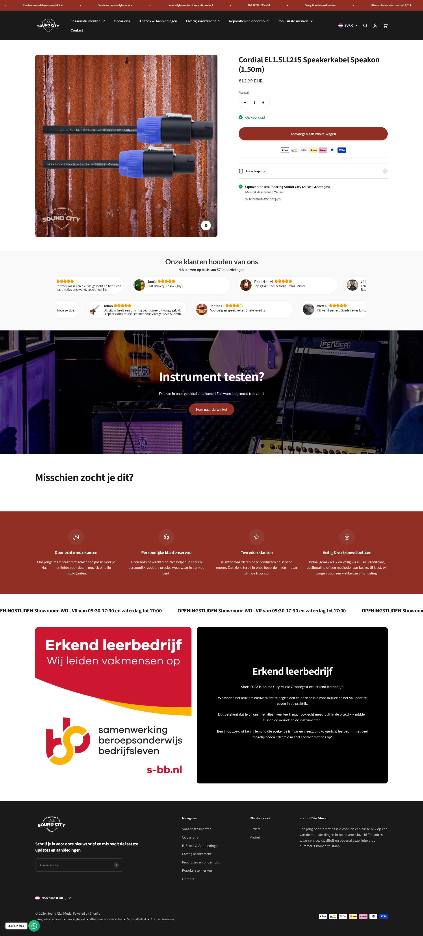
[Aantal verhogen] (263, 102)
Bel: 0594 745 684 (191, 5)
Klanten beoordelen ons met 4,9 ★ (323, 5)
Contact (76, 30)
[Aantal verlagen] (245, 102)
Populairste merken (292, 21)
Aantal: (244, 92)
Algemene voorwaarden (106, 919)
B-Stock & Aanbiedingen (158, 21)
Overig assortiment (201, 21)
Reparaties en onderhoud (249, 21)
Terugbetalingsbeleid (48, 919)
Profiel (255, 837)
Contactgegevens (162, 919)
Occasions (122, 21)
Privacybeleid (76, 919)
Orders (255, 829)
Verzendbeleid (136, 919)
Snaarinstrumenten (85, 21)
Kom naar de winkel (211, 409)
